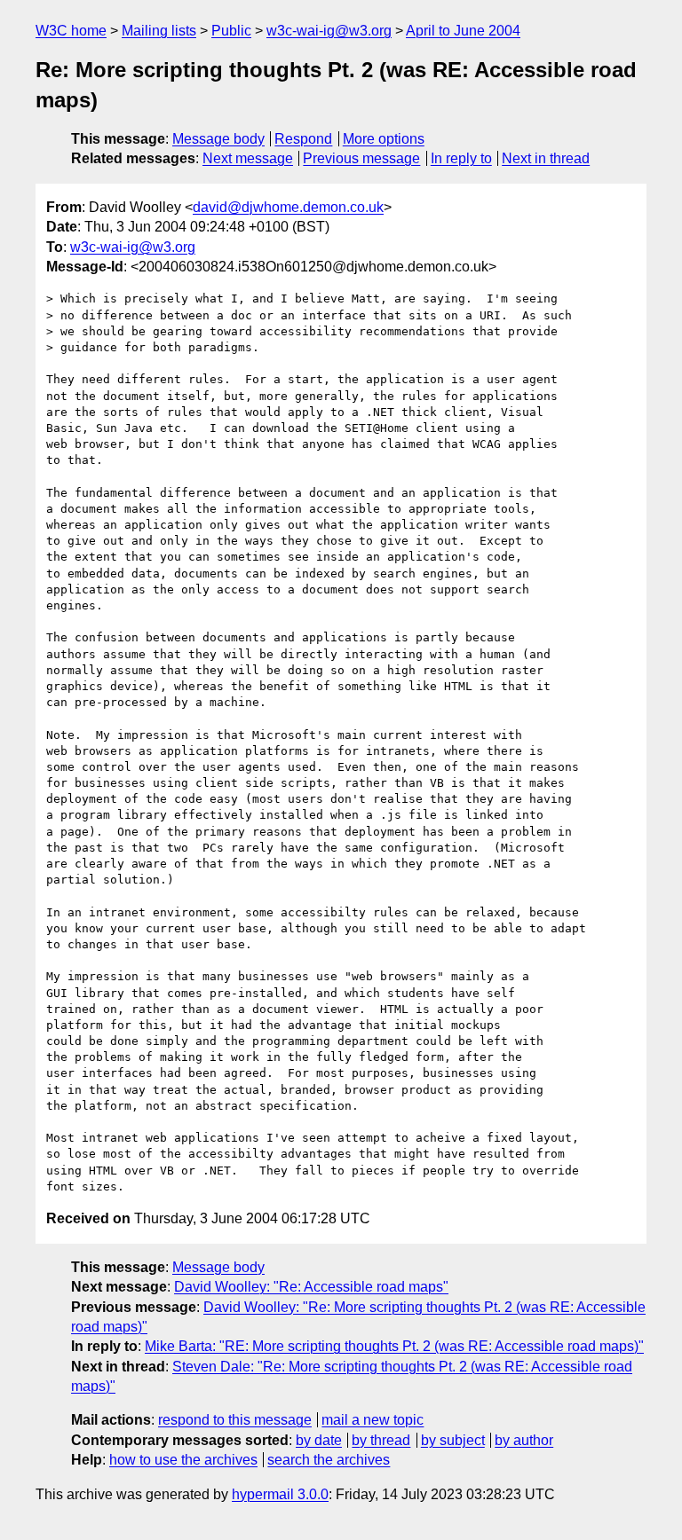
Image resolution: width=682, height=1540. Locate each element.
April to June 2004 (463, 30)
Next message (247, 158)
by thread (381, 1440)
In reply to (461, 158)
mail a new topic (372, 1419)
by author (524, 1440)
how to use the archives (183, 1459)
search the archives (328, 1459)
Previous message (361, 158)
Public (231, 30)
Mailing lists (159, 30)
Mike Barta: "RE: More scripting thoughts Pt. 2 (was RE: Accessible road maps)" (394, 1346)
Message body (218, 138)
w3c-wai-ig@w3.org (329, 30)
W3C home (71, 30)
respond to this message (235, 1419)
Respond (303, 138)
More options (383, 138)
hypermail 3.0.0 (280, 1494)
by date (319, 1440)
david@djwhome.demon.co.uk (288, 207)
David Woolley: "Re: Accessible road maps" (311, 1286)
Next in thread (546, 158)
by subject (453, 1440)
